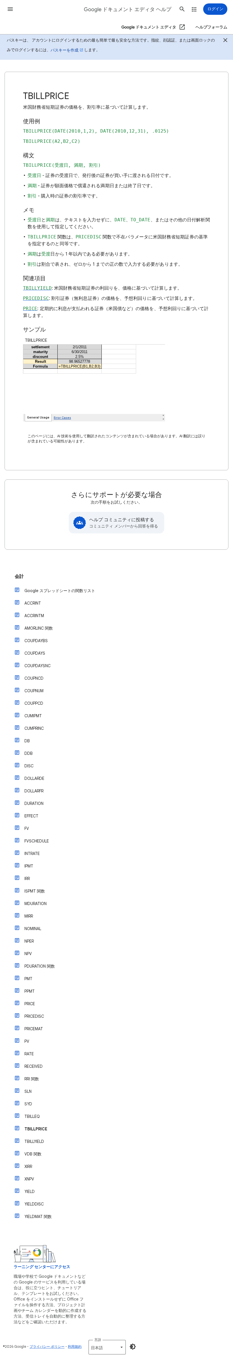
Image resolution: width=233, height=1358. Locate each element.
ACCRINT (32, 603)
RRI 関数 (31, 1078)
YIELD (29, 1191)
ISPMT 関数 (34, 891)
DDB (28, 753)
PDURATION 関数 (39, 966)
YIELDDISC (34, 1204)
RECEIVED (33, 1066)
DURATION (33, 803)
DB (27, 740)
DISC (29, 765)
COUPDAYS (34, 653)
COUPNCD (33, 678)
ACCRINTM (34, 615)
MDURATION (35, 903)
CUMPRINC (34, 728)
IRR (27, 878)
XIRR (28, 1166)
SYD (28, 1103)
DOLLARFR (33, 791)
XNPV (29, 1179)
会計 (19, 576)
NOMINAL (32, 928)
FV (26, 828)
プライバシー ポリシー (47, 1346)
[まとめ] (225, 41)
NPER (29, 941)
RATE (29, 1053)
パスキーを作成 (64, 50)
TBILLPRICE (35, 1129)
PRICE (29, 1003)
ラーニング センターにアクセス (42, 1266)
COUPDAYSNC (37, 665)
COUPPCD (33, 703)
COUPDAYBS (36, 640)
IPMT (28, 866)
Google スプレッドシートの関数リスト (59, 590)
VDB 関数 (32, 1154)
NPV (28, 953)
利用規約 (75, 1346)
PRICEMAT (33, 1028)
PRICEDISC (34, 1016)
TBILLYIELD (34, 1141)
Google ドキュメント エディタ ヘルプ (127, 9)
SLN (28, 1091)
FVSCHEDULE (36, 841)
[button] (10, 9)
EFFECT (31, 816)
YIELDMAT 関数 (38, 1216)
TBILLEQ (32, 1116)
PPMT (29, 991)
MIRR (28, 916)
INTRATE (32, 853)
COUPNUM (33, 690)
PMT (28, 978)
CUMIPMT (33, 715)
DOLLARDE (34, 778)
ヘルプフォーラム (211, 27)
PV (26, 1041)
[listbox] (107, 1347)
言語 (97, 1340)
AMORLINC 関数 (38, 628)
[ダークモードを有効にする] (133, 1346)
